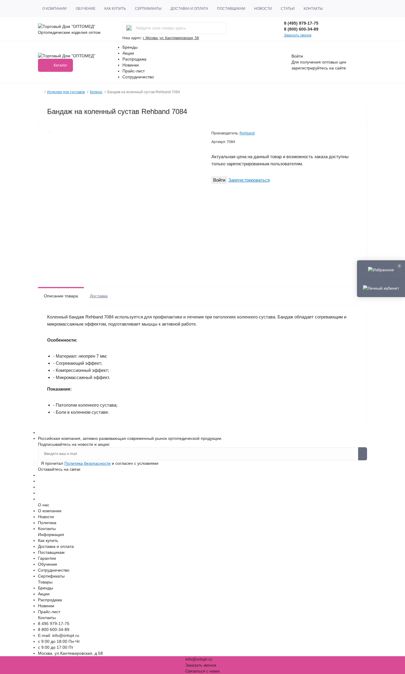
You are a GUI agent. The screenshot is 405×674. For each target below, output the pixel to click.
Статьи (288, 9)
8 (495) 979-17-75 (301, 23)
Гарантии (47, 558)
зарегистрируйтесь (309, 68)
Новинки (130, 65)
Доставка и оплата (189, 9)
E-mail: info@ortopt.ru (58, 635)
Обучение (85, 9)
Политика (47, 522)
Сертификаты (148, 9)
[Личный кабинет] (381, 288)
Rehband (247, 133)
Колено (96, 92)
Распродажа (134, 59)
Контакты (313, 9)
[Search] (128, 28)
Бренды (130, 47)
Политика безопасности (87, 463)
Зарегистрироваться (249, 180)
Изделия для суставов (66, 92)
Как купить (115, 9)
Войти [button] (297, 56)
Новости (263, 9)
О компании (54, 9)
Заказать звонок (297, 35)
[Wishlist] (49, 131)
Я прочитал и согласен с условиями (99, 463)
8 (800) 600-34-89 (301, 29)
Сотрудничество (138, 76)
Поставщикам (231, 9)
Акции (128, 53)
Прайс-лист (133, 71)
